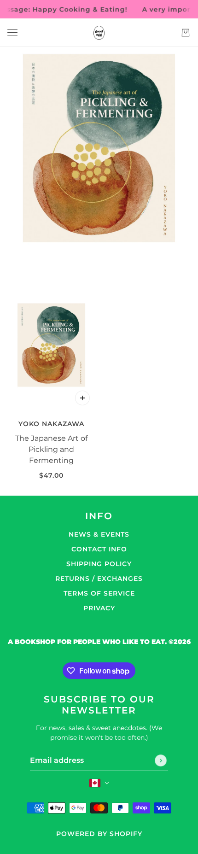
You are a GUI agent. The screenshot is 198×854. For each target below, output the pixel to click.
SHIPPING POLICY (99, 564)
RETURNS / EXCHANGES (99, 578)
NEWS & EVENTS (99, 534)
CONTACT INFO (99, 549)
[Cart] (186, 33)
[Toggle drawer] (12, 32)
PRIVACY (99, 608)
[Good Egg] (99, 33)
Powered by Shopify (99, 834)
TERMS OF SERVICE (99, 593)
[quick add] (82, 398)
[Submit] (161, 760)
